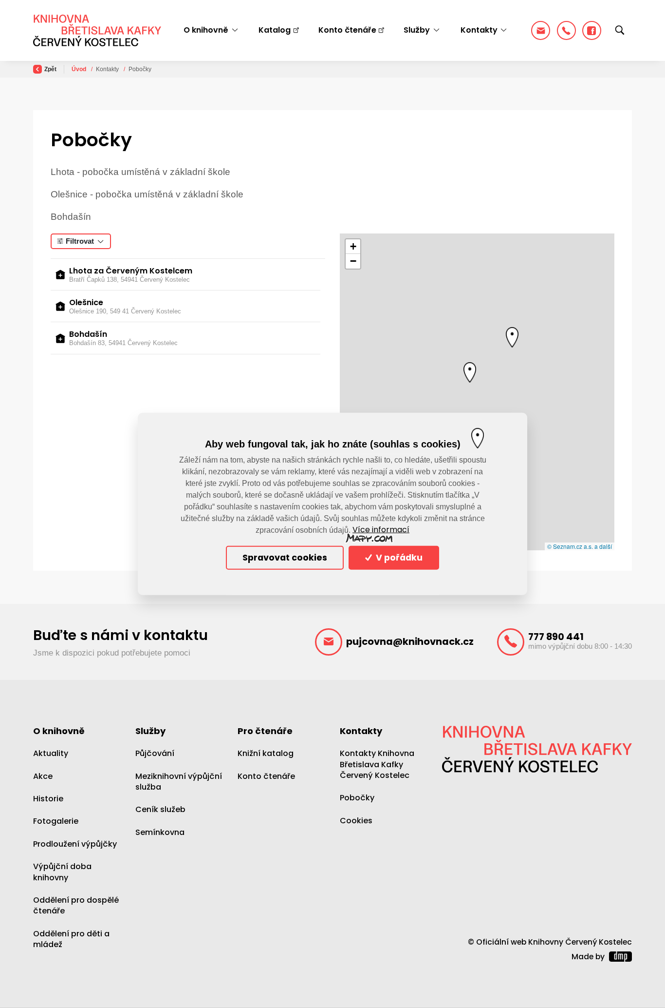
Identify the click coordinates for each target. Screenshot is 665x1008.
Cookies (356, 820)
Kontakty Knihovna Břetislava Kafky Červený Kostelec (377, 764)
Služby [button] (417, 30)
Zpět (50, 69)
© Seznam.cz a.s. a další (579, 546)
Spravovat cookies (284, 557)
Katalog (275, 30)
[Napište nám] (540, 30)
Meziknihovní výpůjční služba (178, 781)
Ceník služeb (160, 809)
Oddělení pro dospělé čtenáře (76, 905)
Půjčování (154, 753)
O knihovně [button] (206, 30)
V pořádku (398, 557)
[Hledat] (620, 31)
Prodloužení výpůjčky (75, 844)
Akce (43, 775)
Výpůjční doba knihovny (62, 872)
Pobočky (357, 797)
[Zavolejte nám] (566, 30)
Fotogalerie (55, 821)
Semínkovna (160, 832)
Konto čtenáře (347, 30)
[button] (512, 337)
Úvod (80, 69)
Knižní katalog (266, 753)
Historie (48, 798)
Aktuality (50, 753)
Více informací (380, 529)
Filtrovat (80, 241)
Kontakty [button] (479, 30)
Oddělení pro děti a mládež (71, 939)
